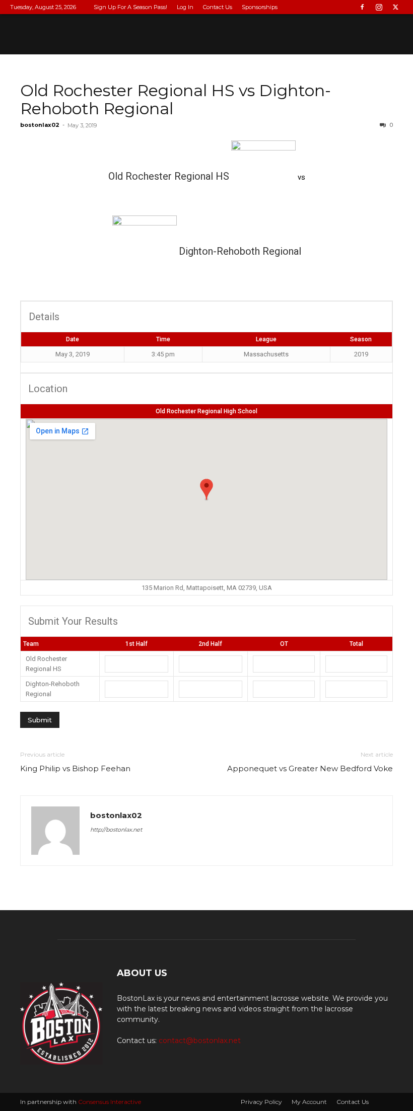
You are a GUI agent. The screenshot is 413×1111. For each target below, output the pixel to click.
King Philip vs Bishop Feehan (75, 768)
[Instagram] (378, 7)
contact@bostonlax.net (200, 1040)
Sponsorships (260, 7)
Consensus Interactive (109, 1101)
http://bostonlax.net (116, 829)
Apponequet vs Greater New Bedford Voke (310, 768)
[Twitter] (395, 7)
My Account (309, 1101)
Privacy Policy (261, 1101)
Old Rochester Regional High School (206, 411)
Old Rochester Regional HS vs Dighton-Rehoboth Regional (175, 99)
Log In (185, 7)
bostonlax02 (39, 124)
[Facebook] (362, 7)
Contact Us (217, 7)
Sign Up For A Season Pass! (130, 7)
